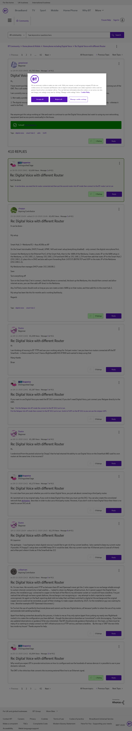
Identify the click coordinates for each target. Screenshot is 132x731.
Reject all (58, 99)
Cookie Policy (85, 92)
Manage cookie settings (78, 99)
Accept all (39, 99)
